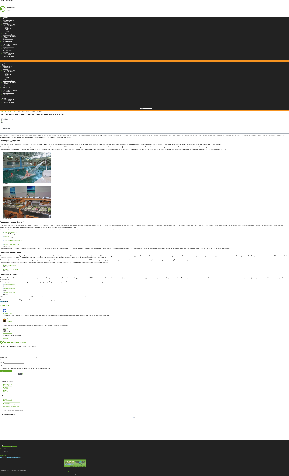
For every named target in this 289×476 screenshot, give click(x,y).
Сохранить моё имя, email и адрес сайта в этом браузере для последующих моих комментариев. (26, 368)
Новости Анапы (7, 400)
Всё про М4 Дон (7, 54)
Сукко (4, 390)
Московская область (9, 35)
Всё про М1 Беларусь (9, 53)
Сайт (1, 365)
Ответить (5, 318)
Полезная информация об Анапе (11, 406)
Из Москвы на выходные (10, 44)
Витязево (5, 387)
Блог (4, 19)
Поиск (138, 108)
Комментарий (4, 357)
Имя (1, 360)
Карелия (5, 23)
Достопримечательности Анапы (11, 402)
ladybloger (9, 321)
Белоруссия (6, 21)
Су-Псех (5, 391)
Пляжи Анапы (7, 403)
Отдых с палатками (8, 47)
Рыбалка (5, 48)
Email (2, 362)
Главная (5, 17)
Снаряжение (7, 50)
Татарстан (6, 37)
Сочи (6, 29)
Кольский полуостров (9, 24)
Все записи (8, 111)
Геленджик (8, 28)
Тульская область (8, 39)
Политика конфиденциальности (77, 472)
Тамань (7, 31)
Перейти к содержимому (6, 0)
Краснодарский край (9, 25)
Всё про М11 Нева (8, 56)
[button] (144, 61)
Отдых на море (7, 45)
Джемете (5, 388)
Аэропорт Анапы (7, 399)
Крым (5, 33)
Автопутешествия (8, 42)
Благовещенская (7, 384)
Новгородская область (9, 36)
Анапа (6, 27)
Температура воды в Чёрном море (12, 404)
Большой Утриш (7, 386)
